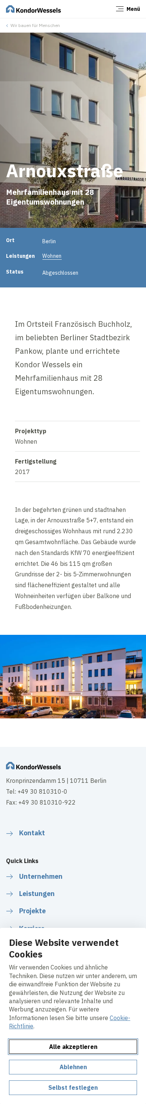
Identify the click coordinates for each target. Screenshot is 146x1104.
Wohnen (52, 256)
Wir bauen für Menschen (35, 25)
